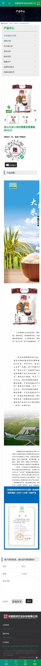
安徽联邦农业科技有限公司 (25, 3)
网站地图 (10, 655)
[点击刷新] (17, 601)
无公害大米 (8, 46)
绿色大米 (7, 41)
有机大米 (7, 51)
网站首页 (5, 23)
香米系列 (7, 56)
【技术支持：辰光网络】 (26, 657)
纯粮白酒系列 (9, 72)
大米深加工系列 (24, 23)
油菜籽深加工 (9, 67)
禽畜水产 (7, 61)
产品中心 (16, 23)
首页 (11, 23)
